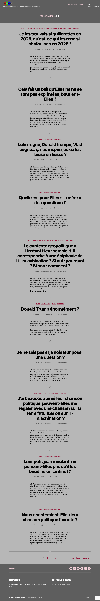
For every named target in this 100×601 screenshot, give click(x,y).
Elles (23, 28)
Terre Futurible (53, 393)
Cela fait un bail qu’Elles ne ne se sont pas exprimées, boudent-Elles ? (50, 94)
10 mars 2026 (47, 49)
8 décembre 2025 (47, 208)
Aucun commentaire (60, 49)
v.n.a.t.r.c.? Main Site (20, 597)
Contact (81, 4)
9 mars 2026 (48, 104)
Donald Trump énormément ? (50, 309)
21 (55, 558)
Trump (54, 303)
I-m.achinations (72, 4)
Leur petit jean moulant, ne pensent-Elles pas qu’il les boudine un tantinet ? (50, 466)
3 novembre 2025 (47, 476)
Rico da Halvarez (65, 28)
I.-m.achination (30, 28)
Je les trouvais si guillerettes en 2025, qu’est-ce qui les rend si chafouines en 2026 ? (50, 38)
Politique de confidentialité (34, 597)
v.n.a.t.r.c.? (75, 28)
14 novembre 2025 (48, 423)
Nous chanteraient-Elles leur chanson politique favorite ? (50, 517)
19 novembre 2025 (48, 314)
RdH (39, 49)
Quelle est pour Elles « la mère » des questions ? (50, 200)
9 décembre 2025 (47, 159)
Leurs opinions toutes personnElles (47, 28)
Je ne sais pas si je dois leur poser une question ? (50, 355)
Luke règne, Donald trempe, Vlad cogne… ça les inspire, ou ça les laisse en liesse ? (50, 149)
